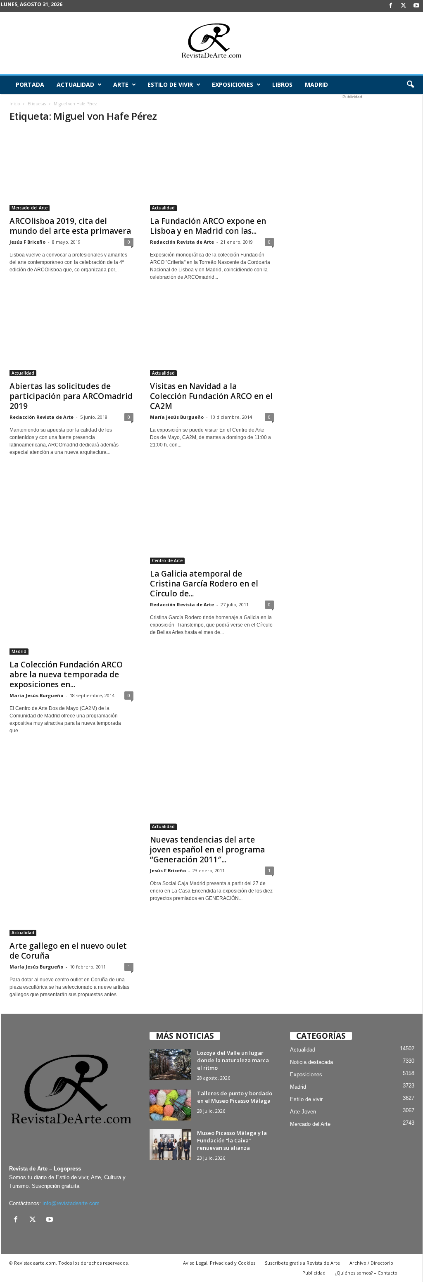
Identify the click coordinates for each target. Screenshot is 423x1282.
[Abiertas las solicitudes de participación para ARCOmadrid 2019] (71, 336)
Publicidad (314, 1273)
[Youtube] (416, 6)
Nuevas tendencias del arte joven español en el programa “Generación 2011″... (207, 849)
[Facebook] (391, 6)
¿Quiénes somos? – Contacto (366, 1273)
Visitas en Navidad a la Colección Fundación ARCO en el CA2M (211, 396)
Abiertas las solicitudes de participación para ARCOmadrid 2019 (71, 396)
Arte (120, 84)
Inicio (15, 104)
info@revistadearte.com (71, 1203)
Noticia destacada (311, 1062)
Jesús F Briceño (27, 242)
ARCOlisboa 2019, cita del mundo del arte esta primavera (70, 226)
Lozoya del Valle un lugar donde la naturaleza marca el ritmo (233, 1060)
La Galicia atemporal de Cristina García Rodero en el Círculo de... (204, 583)
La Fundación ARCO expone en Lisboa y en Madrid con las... (208, 226)
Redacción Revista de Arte (182, 242)
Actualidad (75, 84)
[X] (404, 6)
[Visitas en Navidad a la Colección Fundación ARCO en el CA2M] (212, 336)
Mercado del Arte (30, 208)
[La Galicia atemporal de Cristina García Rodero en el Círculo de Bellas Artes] (212, 517)
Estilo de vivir (170, 84)
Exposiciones (232, 84)
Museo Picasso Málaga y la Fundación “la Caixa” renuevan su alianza (232, 1140)
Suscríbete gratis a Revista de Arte (302, 1263)
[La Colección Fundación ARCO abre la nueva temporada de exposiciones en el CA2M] (71, 563)
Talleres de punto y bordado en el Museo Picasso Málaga (234, 1097)
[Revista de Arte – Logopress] (211, 43)
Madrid (316, 84)
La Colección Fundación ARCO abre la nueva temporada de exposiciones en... (66, 674)
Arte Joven (303, 1112)
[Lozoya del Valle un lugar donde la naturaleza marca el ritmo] (170, 1064)
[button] (410, 85)
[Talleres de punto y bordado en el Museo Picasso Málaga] (170, 1105)
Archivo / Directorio (371, 1263)
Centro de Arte (167, 560)
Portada (30, 84)
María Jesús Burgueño (177, 417)
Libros (282, 84)
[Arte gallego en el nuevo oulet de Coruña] (71, 843)
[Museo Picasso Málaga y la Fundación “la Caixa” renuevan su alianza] (170, 1144)
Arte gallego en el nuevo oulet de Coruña (68, 950)
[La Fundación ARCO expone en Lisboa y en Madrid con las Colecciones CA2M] (212, 171)
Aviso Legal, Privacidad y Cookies (219, 1263)
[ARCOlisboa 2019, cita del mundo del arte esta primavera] (71, 171)
